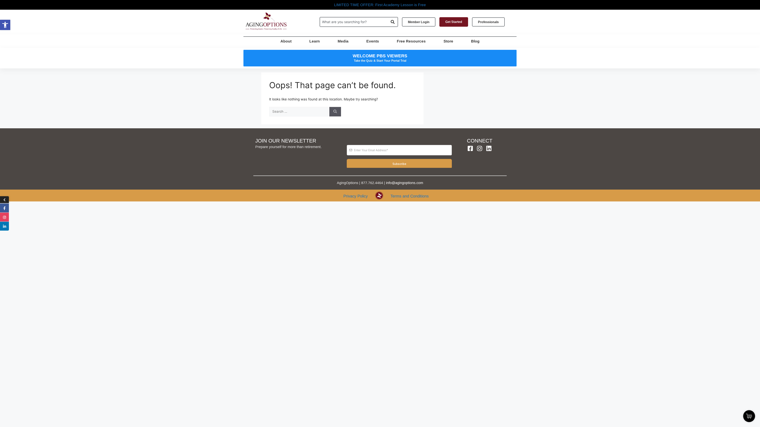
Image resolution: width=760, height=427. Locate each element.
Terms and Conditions (409, 196)
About (286, 41)
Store (448, 41)
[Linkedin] (489, 148)
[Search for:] (299, 111)
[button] (5, 25)
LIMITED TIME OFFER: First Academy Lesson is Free (380, 5)
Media (343, 41)
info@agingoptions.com (404, 183)
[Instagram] (479, 148)
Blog (475, 41)
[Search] (335, 111)
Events (372, 41)
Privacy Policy (355, 196)
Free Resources (411, 41)
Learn (314, 41)
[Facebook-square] (470, 148)
